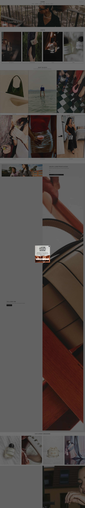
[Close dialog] (49, 246)
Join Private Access (42, 260)
